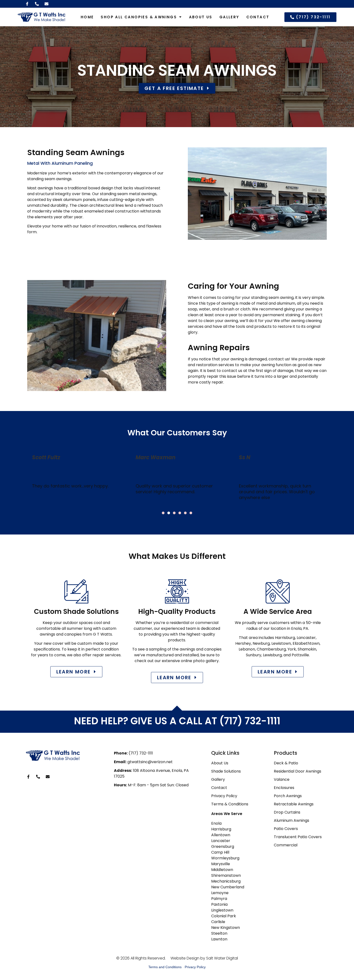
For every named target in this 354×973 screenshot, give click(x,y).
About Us (200, 17)
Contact (257, 17)
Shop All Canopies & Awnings (139, 17)
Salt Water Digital (222, 958)
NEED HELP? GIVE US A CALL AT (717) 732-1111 (177, 721)
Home (87, 17)
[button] (163, 513)
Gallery (229, 17)
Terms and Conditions (165, 967)
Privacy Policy (195, 967)
